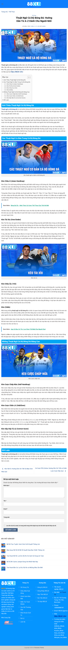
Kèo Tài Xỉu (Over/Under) (13, 86)
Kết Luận (6, 100)
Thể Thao (12, 12)
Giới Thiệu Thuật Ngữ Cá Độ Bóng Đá (15, 80)
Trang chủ (4, 12)
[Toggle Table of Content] (28, 77)
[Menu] (2, 4)
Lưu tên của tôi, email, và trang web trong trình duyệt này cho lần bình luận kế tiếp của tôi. (31, 525)
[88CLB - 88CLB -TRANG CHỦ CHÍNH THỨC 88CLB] (34, 4)
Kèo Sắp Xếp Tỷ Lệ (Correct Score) (16, 98)
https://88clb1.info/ (60, 616)
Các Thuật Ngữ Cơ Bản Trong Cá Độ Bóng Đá (17, 82)
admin (44, 26)
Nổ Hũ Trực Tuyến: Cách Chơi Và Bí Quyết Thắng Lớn (23, 544)
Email (6, 509)
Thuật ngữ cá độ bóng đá (9, 109)
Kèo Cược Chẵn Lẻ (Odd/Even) (15, 96)
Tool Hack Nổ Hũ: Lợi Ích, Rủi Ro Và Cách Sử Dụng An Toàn (25, 556)
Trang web (6, 517)
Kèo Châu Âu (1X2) (12, 88)
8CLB (3, 588)
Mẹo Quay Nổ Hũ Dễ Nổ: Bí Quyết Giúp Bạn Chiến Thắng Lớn (26, 550)
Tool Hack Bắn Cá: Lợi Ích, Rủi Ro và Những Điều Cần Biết (25, 567)
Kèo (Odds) (10, 90)
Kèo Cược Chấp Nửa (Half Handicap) (17, 94)
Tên (5, 501)
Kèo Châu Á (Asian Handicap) (15, 84)
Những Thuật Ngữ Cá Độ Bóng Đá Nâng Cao (17, 92)
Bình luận (7, 485)
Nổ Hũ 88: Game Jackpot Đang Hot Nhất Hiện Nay (22, 562)
